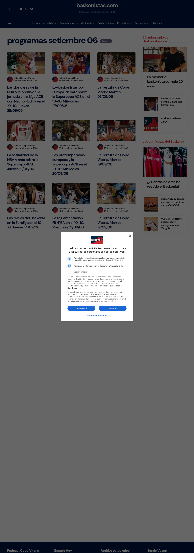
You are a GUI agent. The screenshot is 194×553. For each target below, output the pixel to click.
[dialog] (97, 276)
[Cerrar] (130, 236)
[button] (97, 272)
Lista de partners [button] (74, 288)
